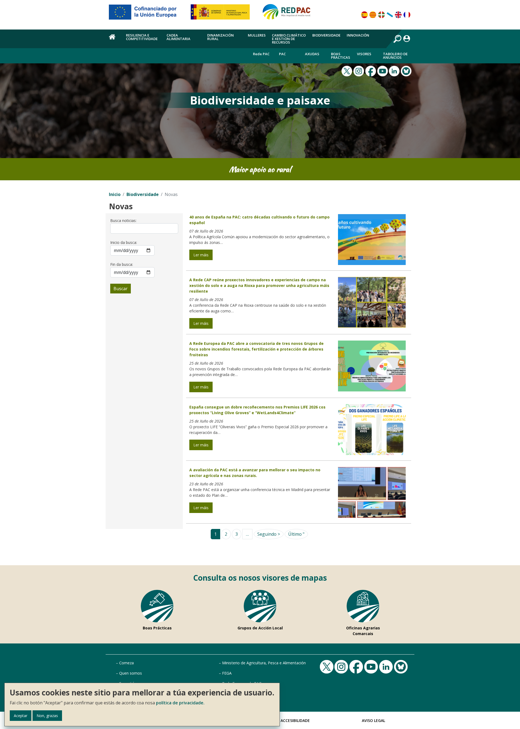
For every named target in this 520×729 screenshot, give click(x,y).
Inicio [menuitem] (114, 39)
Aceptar (20, 715)
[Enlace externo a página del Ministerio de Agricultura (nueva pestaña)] (222, 14)
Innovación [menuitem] (358, 35)
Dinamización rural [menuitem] (220, 37)
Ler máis (201, 254)
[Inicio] (289, 14)
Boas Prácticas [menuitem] (340, 55)
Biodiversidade (142, 194)
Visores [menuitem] (364, 53)
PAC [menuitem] (282, 53)
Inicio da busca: (123, 242)
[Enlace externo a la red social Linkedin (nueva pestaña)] (395, 70)
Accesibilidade (295, 720)
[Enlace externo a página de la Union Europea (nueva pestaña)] (146, 14)
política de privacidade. (180, 703)
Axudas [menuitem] (312, 53)
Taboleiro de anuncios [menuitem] (395, 55)
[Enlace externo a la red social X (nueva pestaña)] (347, 70)
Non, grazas (47, 715)
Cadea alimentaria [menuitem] (178, 37)
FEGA (227, 673)
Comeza (126, 662)
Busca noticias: (123, 220)
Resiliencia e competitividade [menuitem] (142, 37)
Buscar (120, 289)
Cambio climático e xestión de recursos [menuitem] (289, 39)
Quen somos (130, 673)
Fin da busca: (121, 264)
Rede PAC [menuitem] (261, 53)
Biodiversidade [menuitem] (326, 35)
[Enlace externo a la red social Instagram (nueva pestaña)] (359, 70)
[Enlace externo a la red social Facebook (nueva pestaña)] (371, 70)
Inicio (115, 194)
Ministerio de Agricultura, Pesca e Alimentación (264, 662)
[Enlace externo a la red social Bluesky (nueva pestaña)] (407, 70)
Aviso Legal (373, 720)
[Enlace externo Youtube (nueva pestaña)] (383, 70)
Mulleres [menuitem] (257, 35)
